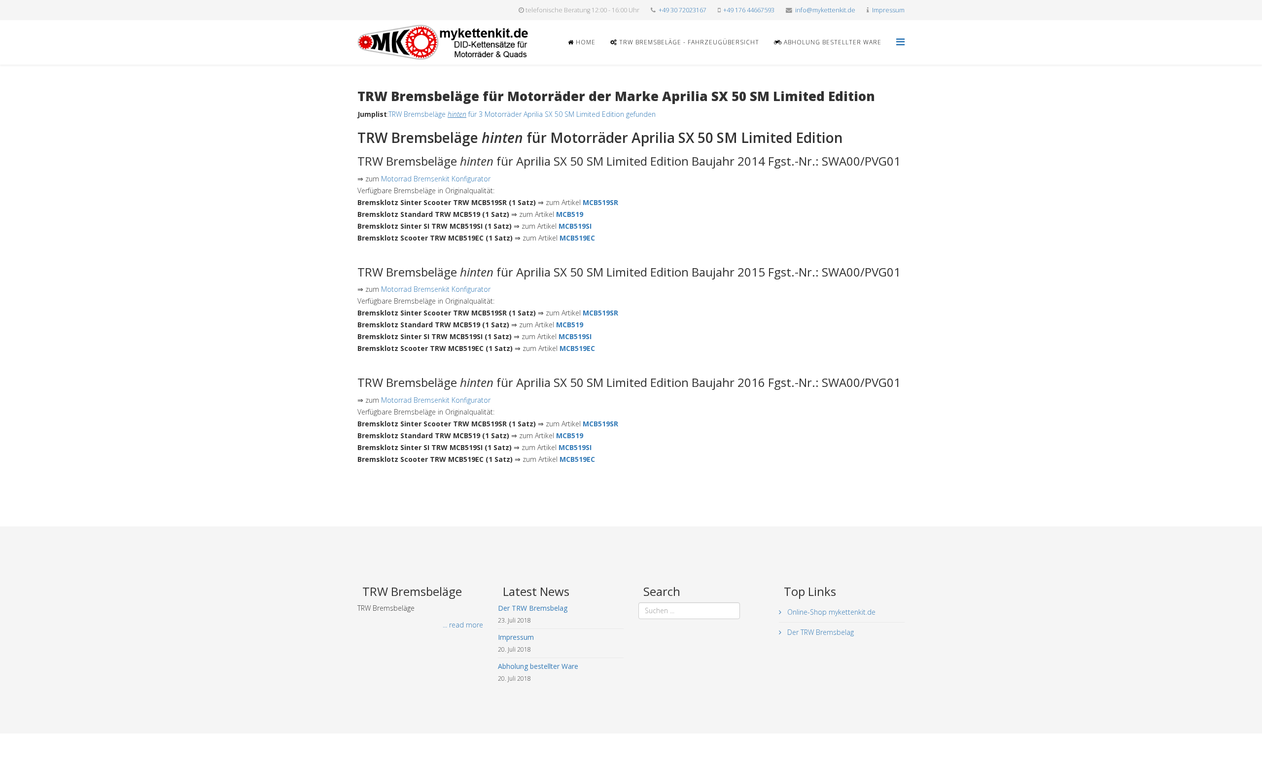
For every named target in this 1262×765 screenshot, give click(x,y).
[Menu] (900, 41)
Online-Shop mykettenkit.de (830, 612)
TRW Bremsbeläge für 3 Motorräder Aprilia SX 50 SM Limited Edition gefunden (522, 114)
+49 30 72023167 (682, 10)
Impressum (888, 10)
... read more (463, 624)
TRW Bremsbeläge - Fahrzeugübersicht (688, 42)
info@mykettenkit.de (825, 10)
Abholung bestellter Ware (831, 42)
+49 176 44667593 (748, 10)
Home (585, 42)
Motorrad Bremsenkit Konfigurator (436, 178)
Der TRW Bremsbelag (819, 632)
